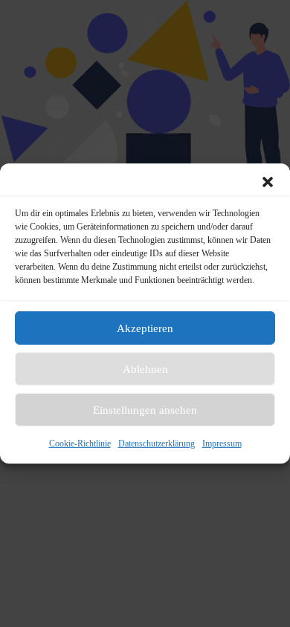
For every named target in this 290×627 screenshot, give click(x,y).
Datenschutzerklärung (156, 443)
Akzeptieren (145, 328)
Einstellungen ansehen (145, 409)
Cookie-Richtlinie (80, 443)
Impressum (222, 443)
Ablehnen (145, 368)
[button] (267, 182)
